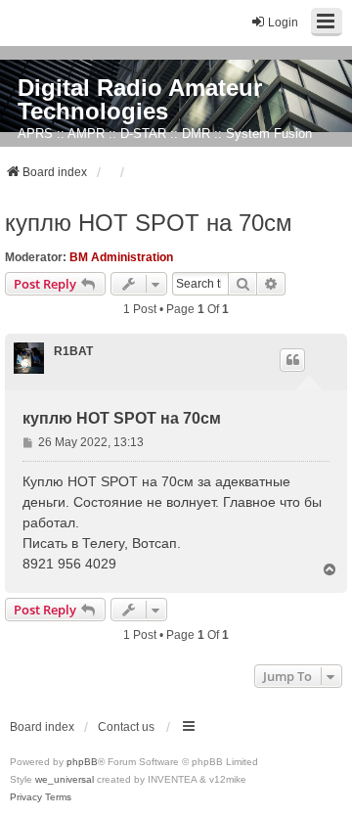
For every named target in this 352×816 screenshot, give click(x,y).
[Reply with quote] (292, 360)
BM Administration (121, 257)
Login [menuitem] (283, 22)
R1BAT (73, 351)
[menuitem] (26, 797)
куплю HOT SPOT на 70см (148, 222)
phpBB (82, 761)
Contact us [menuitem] (126, 727)
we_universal (64, 779)
